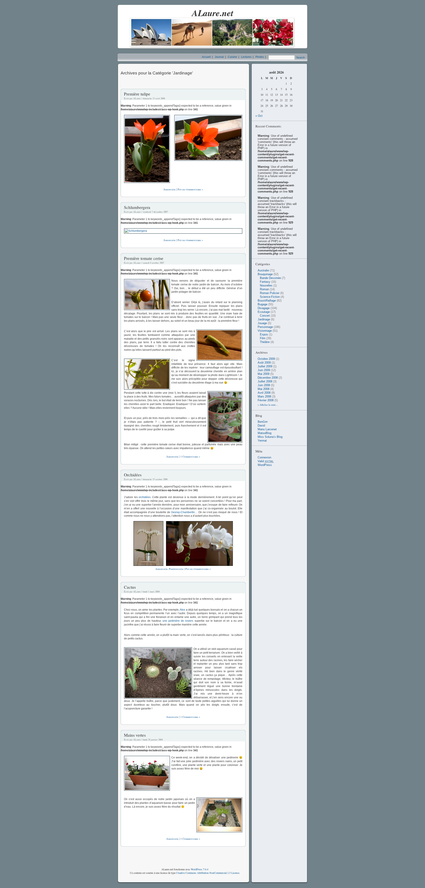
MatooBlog (264, 433)
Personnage (176, 569)
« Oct (259, 115)
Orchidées (132, 474)
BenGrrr (263, 421)
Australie (263, 270)
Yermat (262, 440)
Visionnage (265, 330)
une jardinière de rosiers (177, 620)
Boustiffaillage (267, 300)
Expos (264, 334)
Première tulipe (137, 94)
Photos (259, 56)
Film (262, 338)
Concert (265, 315)
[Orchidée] (149, 565)
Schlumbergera (137, 207)
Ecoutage (264, 312)
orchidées (145, 497)
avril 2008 (264, 392)
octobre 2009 (266, 358)
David (261, 425)
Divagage (264, 308)
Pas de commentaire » (190, 189)
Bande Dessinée (270, 278)
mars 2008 (264, 396)
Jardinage (170, 189)
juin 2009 (264, 370)
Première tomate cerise (143, 258)
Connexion (264, 457)
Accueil (206, 56)
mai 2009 (263, 374)
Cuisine (232, 56)
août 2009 (264, 362)
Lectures (246, 56)
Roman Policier (269, 293)
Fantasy (265, 281)
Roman (264, 289)
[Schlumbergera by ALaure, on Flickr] (183, 231)
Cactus (130, 587)
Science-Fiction (270, 296)
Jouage (262, 323)
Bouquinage (265, 274)
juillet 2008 (265, 381)
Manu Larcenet (267, 429)
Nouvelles (266, 285)
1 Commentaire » (190, 456)
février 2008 (266, 400)
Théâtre (265, 342)
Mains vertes (135, 735)
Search (300, 57)
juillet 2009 (265, 366)
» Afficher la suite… (268, 404)
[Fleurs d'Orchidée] (199, 565)
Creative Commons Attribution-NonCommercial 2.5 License (207, 872)
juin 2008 (264, 385)
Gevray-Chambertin (183, 512)
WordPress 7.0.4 (199, 869)
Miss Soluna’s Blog (270, 436)
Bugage (262, 304)
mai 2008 (263, 389)
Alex (182, 609)
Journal (219, 56)
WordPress (265, 465)
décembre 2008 (268, 377)
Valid (266, 461)
